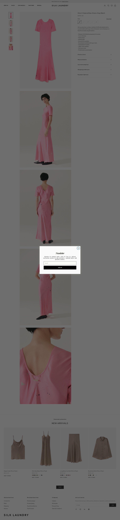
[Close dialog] (78, 248)
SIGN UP (60, 267)
